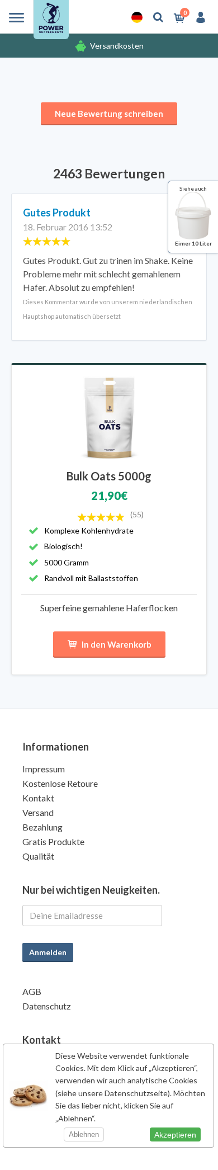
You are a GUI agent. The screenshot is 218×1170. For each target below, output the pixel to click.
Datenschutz (46, 1006)
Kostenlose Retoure (60, 783)
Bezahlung (42, 827)
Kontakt (38, 797)
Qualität (38, 856)
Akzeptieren (175, 1134)
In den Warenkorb (116, 644)
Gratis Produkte (53, 841)
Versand (38, 812)
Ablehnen (84, 1134)
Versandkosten (117, 45)
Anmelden (48, 952)
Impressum (43, 768)
